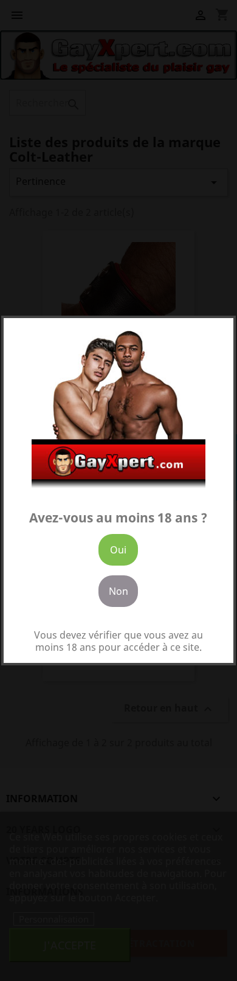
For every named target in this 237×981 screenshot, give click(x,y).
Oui (118, 549)
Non (118, 591)
